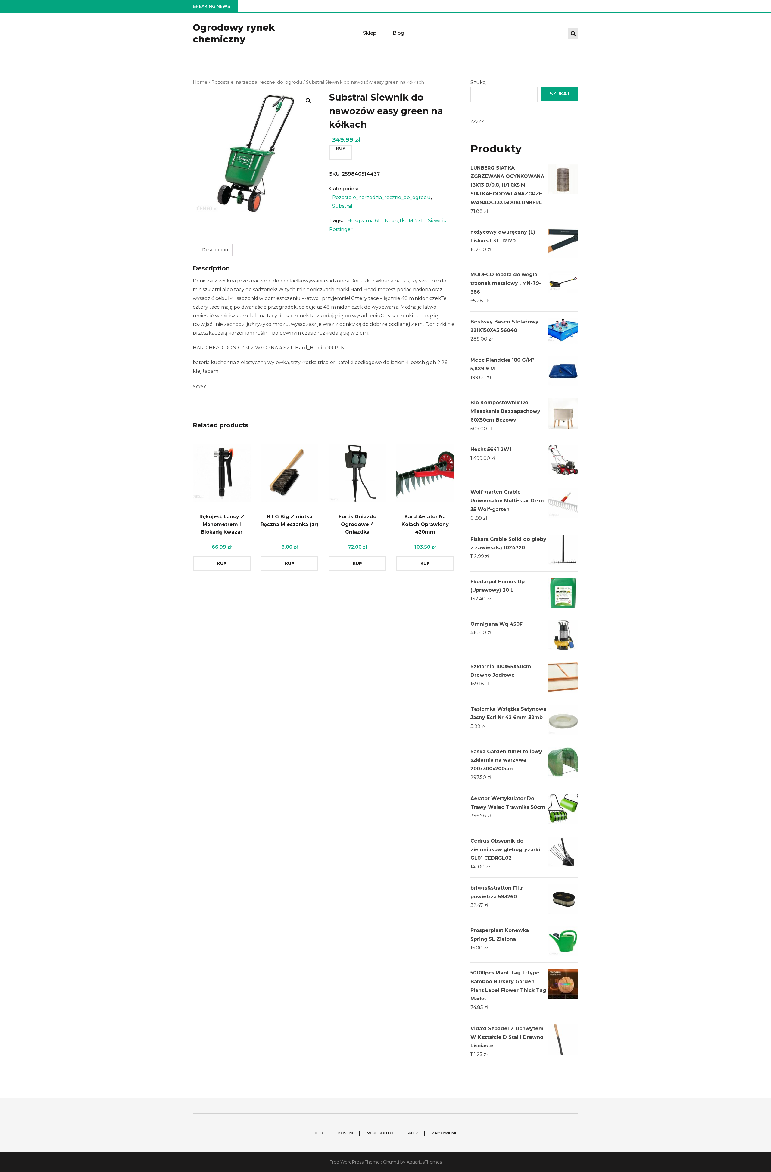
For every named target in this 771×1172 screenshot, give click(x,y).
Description (215, 249)
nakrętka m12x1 (404, 220)
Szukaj (478, 82)
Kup (340, 148)
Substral (342, 206)
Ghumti (391, 1162)
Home (200, 82)
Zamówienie (444, 1133)
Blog (398, 33)
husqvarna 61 (363, 220)
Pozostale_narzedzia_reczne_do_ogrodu (256, 82)
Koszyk (345, 1133)
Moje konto (380, 1133)
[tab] (215, 250)
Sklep (369, 33)
